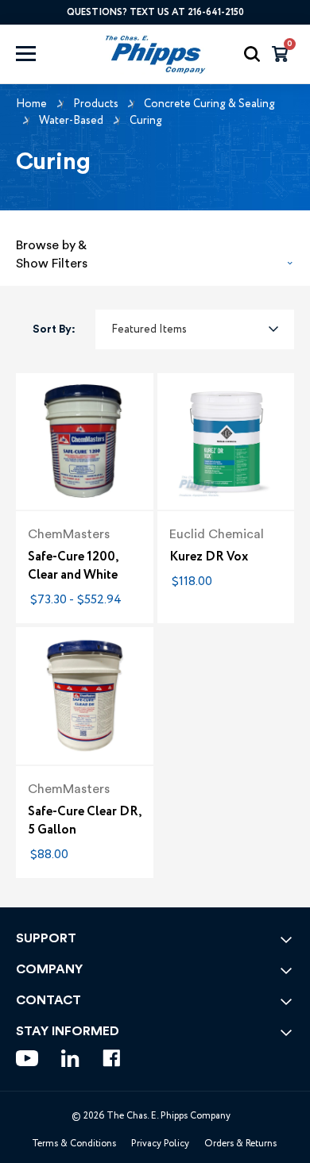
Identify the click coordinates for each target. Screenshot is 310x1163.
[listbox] (194, 329)
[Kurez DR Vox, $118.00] (226, 441)
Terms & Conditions (74, 1143)
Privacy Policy (160, 1143)
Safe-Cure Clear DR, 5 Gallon (84, 821)
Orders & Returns (240, 1143)
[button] (155, 250)
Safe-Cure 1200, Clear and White (73, 566)
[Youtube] (27, 1058)
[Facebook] (112, 1058)
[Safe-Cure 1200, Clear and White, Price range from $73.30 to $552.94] (84, 441)
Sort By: (54, 329)
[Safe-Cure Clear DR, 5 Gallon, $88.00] (84, 696)
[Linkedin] (70, 1058)
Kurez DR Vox (208, 557)
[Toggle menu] (41, 53)
